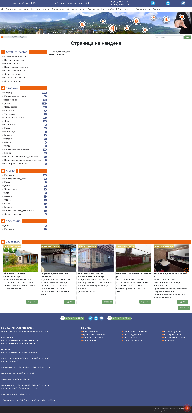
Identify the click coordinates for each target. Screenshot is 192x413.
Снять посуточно (172, 331)
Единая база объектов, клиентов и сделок (175, 411)
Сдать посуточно (132, 337)
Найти (188, 37)
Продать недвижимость (135, 331)
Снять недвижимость (134, 340)
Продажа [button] (10, 9)
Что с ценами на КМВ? (175, 337)
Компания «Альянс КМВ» (24, 3)
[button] (186, 270)
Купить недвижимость (94, 334)
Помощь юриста (91, 340)
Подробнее (32, 302)
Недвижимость (90, 331)
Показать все (184, 308)
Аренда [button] (23, 9)
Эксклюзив (93, 9)
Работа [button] (156, 9)
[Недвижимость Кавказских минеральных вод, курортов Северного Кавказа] (2, 37)
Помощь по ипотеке (93, 337)
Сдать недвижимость (134, 334)
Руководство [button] (142, 9)
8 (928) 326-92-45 (120, 4)
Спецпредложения (76, 9)
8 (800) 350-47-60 (120, 1)
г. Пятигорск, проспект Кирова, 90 (72, 3)
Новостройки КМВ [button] (110, 9)
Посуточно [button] (57, 9)
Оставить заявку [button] (39, 9)
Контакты (128, 9)
